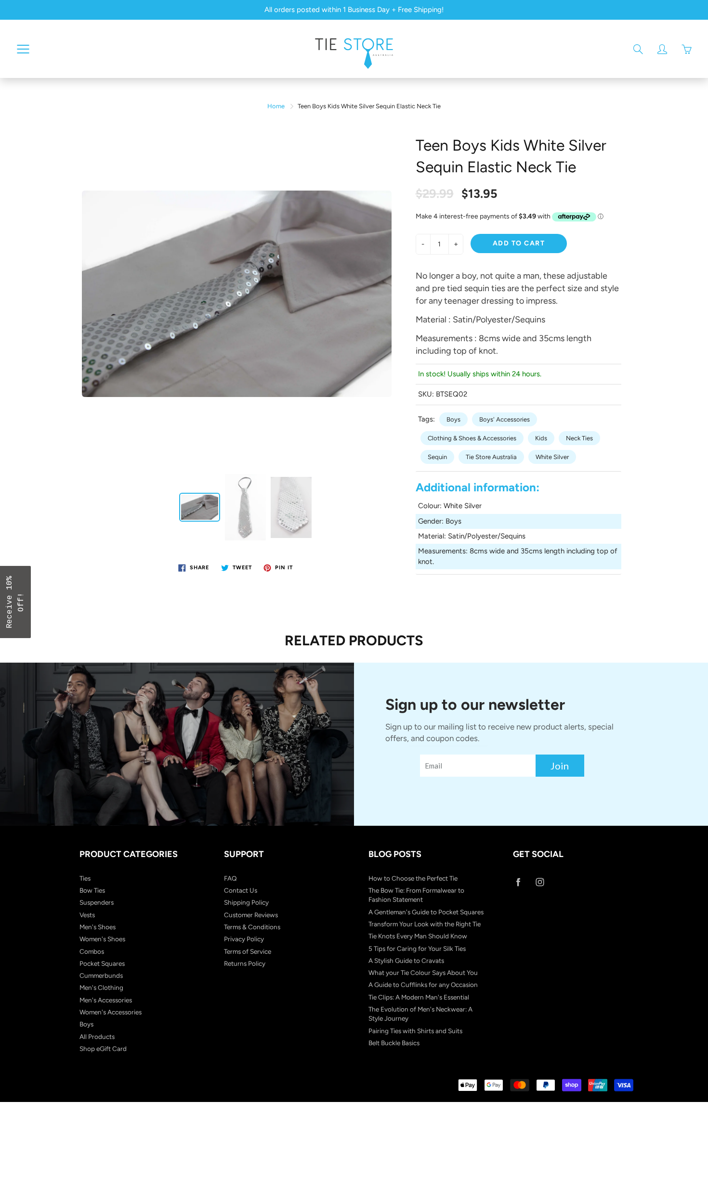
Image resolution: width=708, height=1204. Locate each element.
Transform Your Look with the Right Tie (424, 924)
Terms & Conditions (252, 927)
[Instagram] (539, 882)
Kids (541, 438)
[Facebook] (518, 882)
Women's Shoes (102, 939)
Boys (453, 419)
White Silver (552, 457)
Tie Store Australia (491, 457)
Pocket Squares (102, 963)
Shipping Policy (246, 902)
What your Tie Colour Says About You (423, 972)
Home (276, 106)
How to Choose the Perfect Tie (413, 878)
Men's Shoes (97, 927)
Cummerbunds (101, 975)
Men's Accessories (105, 1000)
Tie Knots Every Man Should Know (417, 936)
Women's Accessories (110, 1012)
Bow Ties (92, 890)
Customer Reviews (251, 915)
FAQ (230, 878)
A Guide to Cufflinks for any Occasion (423, 984)
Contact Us (240, 890)
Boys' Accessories (504, 419)
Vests (87, 915)
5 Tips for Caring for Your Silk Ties (417, 948)
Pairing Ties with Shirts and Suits (415, 1031)
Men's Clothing (101, 987)
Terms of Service (247, 951)
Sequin (437, 457)
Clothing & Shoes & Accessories (472, 438)
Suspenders (96, 902)
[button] (15, 602)
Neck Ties (579, 438)
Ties (85, 878)
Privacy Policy (244, 939)
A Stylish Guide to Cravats (406, 960)
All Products (97, 1036)
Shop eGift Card (103, 1048)
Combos (91, 951)
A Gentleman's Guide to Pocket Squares (426, 912)
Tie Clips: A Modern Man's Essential (418, 997)
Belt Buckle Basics (394, 1043)
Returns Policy (244, 963)
